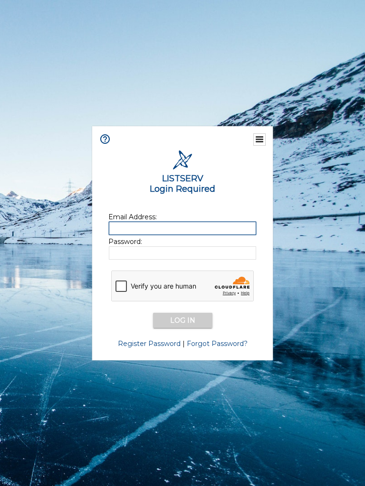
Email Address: (132, 217)
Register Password (149, 343)
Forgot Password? (217, 343)
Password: (125, 241)
